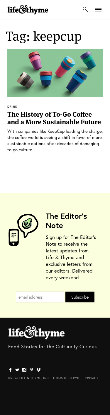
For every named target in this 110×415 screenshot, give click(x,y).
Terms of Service (67, 378)
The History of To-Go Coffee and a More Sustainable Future (54, 118)
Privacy (92, 378)
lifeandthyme (27, 16)
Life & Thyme (36, 333)
